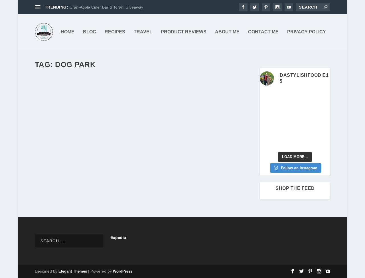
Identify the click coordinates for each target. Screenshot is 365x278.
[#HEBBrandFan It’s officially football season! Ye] (285, 108)
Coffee (138, 97)
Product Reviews (183, 32)
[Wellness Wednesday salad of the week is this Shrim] (322, 143)
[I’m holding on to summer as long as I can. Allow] (285, 120)
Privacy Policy (306, 32)
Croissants (234, 97)
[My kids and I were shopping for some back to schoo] (285, 131)
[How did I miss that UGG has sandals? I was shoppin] (267, 120)
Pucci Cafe (55, 88)
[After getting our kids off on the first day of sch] (322, 96)
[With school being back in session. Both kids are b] (322, 108)
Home (67, 32)
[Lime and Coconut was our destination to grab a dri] (304, 143)
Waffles (145, 103)
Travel (143, 32)
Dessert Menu (65, 103)
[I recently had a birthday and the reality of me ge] (304, 131)
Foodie (132, 103)
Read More (56, 176)
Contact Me (263, 32)
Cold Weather (214, 97)
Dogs (121, 103)
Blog (89, 32)
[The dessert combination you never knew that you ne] (267, 143)
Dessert (46, 103)
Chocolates (122, 97)
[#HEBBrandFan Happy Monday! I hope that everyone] (304, 96)
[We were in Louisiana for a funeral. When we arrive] (304, 108)
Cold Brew (194, 97)
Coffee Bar (153, 97)
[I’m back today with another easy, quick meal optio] (304, 120)
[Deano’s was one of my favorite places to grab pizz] (267, 96)
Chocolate (104, 97)
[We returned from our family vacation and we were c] (322, 131)
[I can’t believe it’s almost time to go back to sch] (322, 120)
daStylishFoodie (57, 97)
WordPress (122, 271)
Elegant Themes (72, 271)
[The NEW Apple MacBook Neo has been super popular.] (285, 143)
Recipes (115, 32)
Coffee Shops (173, 97)
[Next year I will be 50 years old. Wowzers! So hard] (285, 96)
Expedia (118, 237)
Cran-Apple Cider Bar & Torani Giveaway (106, 7)
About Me (227, 32)
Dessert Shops (89, 103)
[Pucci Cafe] (144, 76)
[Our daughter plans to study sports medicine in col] (267, 108)
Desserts (109, 103)
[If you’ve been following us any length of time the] (267, 131)
